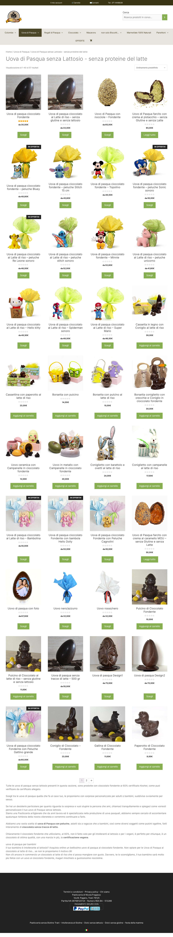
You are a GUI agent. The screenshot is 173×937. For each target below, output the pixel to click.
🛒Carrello (76, 3)
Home (9, 52)
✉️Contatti (94, 3)
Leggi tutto (149, 134)
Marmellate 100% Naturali (139, 32)
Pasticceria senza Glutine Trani (44, 922)
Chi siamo (105, 892)
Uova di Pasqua (28, 32)
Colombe (9, 32)
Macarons (91, 32)
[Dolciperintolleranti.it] (13, 17)
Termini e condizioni (73, 892)
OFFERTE (79, 40)
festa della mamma (134, 922)
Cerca (126, 12)
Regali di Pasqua (52, 32)
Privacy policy (91, 892)
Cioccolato (73, 32)
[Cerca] (164, 17)
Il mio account (56, 3)
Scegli (23, 134)
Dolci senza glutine (114, 922)
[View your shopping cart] (91, 41)
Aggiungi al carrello (149, 345)
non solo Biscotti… (110, 32)
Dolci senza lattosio (93, 922)
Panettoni (161, 32)
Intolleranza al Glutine (71, 922)
